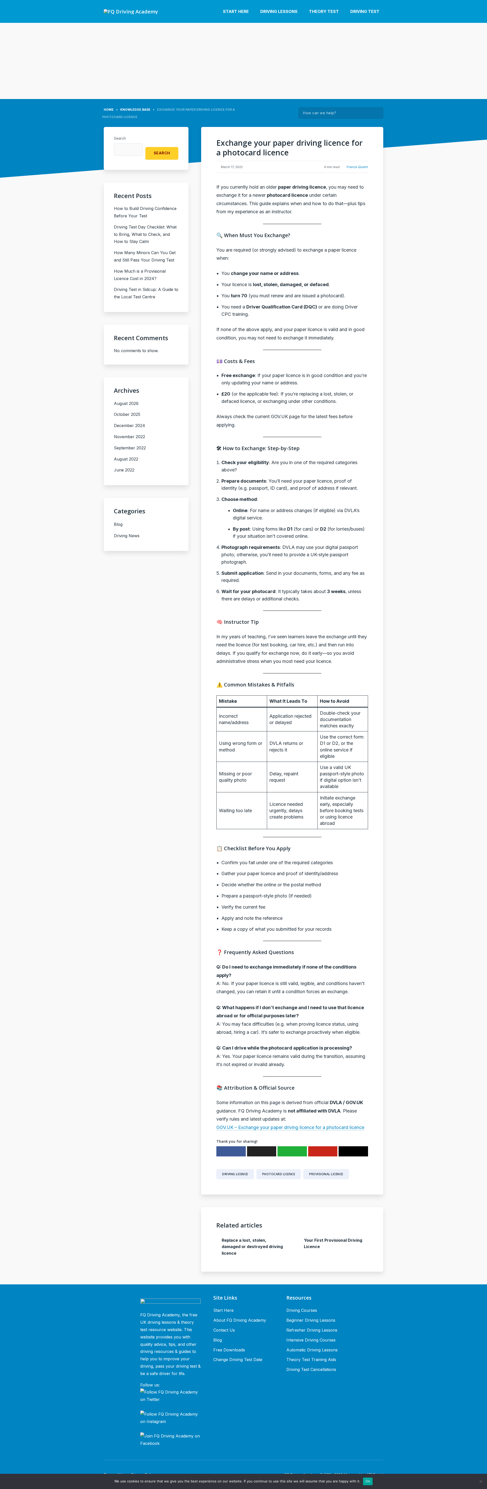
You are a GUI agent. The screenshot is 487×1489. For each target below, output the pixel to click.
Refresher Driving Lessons (311, 1330)
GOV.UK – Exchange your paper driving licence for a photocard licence (290, 1127)
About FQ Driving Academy (239, 1320)
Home (109, 109)
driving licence (235, 1174)
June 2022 (124, 469)
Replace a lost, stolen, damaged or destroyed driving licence (252, 1247)
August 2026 (126, 403)
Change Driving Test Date (237, 1359)
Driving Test (364, 11)
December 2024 (129, 425)
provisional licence (326, 1174)
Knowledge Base (135, 109)
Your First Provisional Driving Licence (333, 1243)
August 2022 (126, 459)
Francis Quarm (357, 167)
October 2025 (127, 414)
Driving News (127, 535)
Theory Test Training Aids (311, 1359)
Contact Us (224, 1330)
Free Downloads (229, 1349)
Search (377, 113)
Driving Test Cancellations (311, 1369)
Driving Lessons (279, 11)
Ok (368, 1481)
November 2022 (129, 436)
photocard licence (278, 1174)
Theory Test (324, 11)
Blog (118, 524)
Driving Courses (301, 1310)
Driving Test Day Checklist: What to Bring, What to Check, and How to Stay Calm (145, 234)
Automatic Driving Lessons (312, 1349)
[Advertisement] (243, 60)
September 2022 (130, 447)
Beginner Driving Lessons (310, 1320)
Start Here (236, 11)
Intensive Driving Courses (311, 1340)
